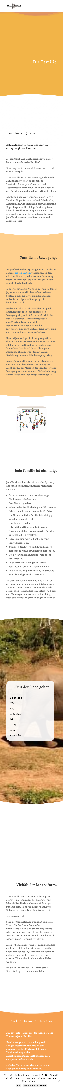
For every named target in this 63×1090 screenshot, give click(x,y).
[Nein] (59, 1080)
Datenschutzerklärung (35, 1085)
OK (18, 1085)
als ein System (23, 273)
